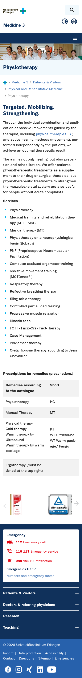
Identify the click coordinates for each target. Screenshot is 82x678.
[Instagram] (19, 669)
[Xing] (29, 669)
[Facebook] (8, 669)
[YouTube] (51, 669)
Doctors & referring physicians (29, 604)
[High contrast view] (65, 22)
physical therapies (51, 134)
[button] (76, 504)
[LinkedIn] (40, 669)
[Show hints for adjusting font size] (74, 22)
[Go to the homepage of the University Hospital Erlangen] (14, 11)
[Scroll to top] (75, 671)
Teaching (11, 627)
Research (11, 616)
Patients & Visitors (19, 593)
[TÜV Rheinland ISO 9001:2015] (41, 505)
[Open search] (72, 10)
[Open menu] (75, 38)
